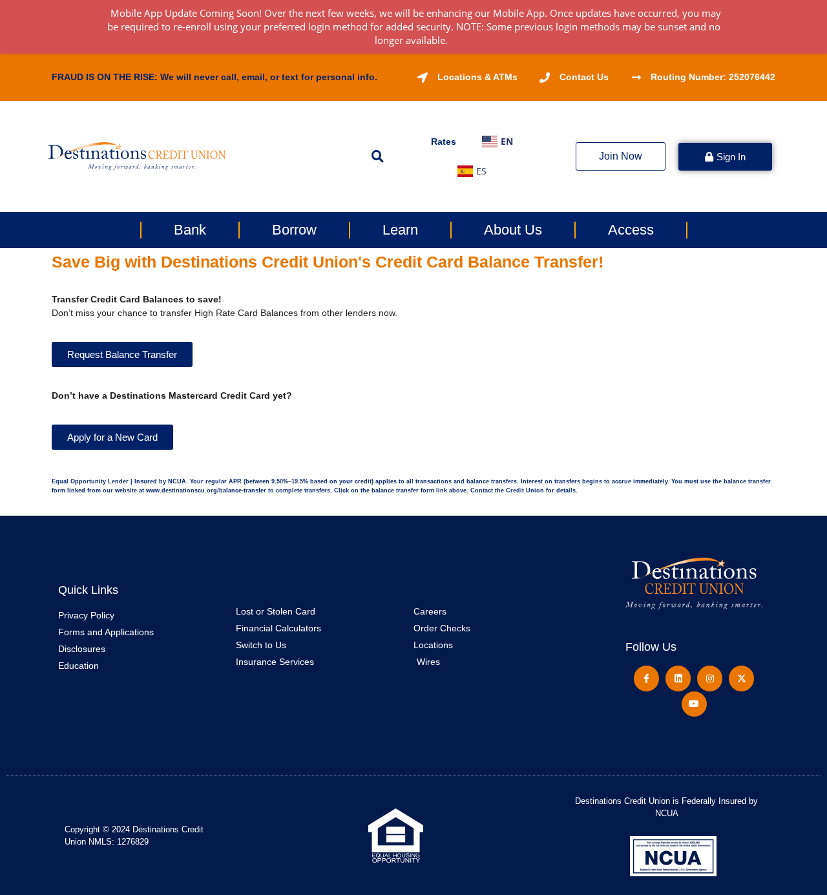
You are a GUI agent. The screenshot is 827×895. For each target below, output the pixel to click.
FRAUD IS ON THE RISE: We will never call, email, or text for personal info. (214, 77)
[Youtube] (694, 704)
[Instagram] (709, 678)
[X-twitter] (741, 678)
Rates (443, 141)
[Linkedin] (678, 678)
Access (631, 230)
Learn (400, 230)
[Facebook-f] (646, 678)
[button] (377, 156)
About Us (513, 230)
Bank (190, 230)
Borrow (294, 230)
